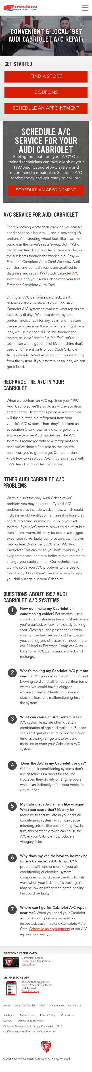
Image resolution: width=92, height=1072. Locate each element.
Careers (7, 1021)
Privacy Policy (47, 1015)
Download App (30, 991)
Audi (17, 1006)
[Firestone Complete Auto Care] (20, 8)
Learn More (28, 964)
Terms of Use (27, 1015)
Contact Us (67, 1015)
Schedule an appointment (49, 929)
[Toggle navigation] (85, 8)
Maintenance (56, 1006)
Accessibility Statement (31, 1021)
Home (6, 1006)
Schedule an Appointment (46, 108)
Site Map (8, 1015)
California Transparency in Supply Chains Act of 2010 (32, 1026)
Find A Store (46, 76)
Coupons (46, 92)
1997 (42, 1006)
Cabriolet (29, 1006)
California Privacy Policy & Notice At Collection (29, 1032)
